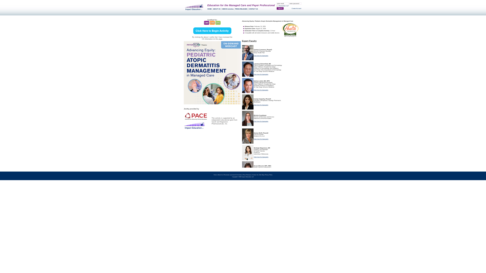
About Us (220, 174)
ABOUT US (216, 9)
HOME (209, 9)
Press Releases (247, 174)
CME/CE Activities (228, 9)
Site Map (261, 174)
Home (215, 174)
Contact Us (255, 174)
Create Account (296, 8)
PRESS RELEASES (241, 9)
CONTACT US (253, 9)
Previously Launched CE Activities (233, 174)
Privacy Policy (268, 174)
